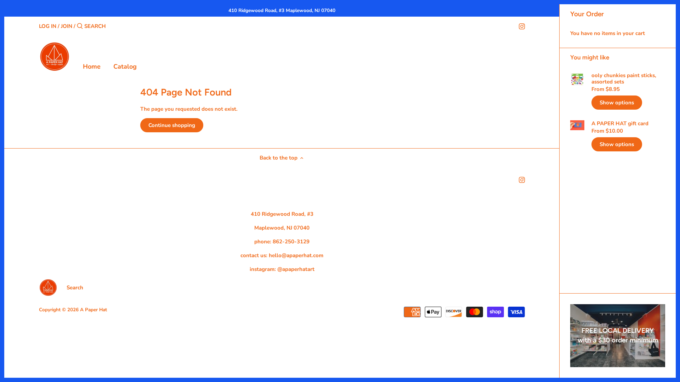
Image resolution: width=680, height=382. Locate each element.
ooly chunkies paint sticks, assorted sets (623, 78)
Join (66, 26)
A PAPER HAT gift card (619, 123)
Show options (617, 102)
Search (75, 287)
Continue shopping (171, 125)
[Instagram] (522, 26)
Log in (47, 26)
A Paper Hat (93, 309)
